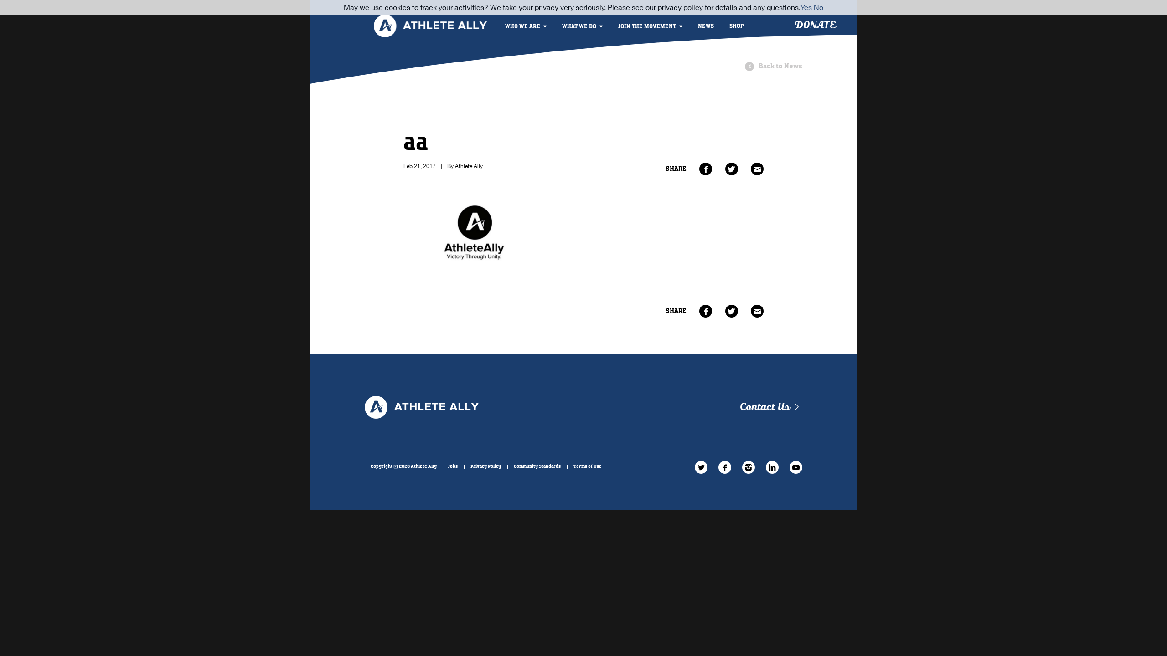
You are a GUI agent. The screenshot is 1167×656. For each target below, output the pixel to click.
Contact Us (765, 407)
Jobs (453, 466)
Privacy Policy (485, 466)
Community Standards (537, 466)
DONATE (815, 25)
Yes (806, 7)
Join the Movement (647, 27)
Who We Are (522, 27)
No (818, 7)
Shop (736, 26)
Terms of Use (587, 466)
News (706, 26)
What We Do (579, 27)
